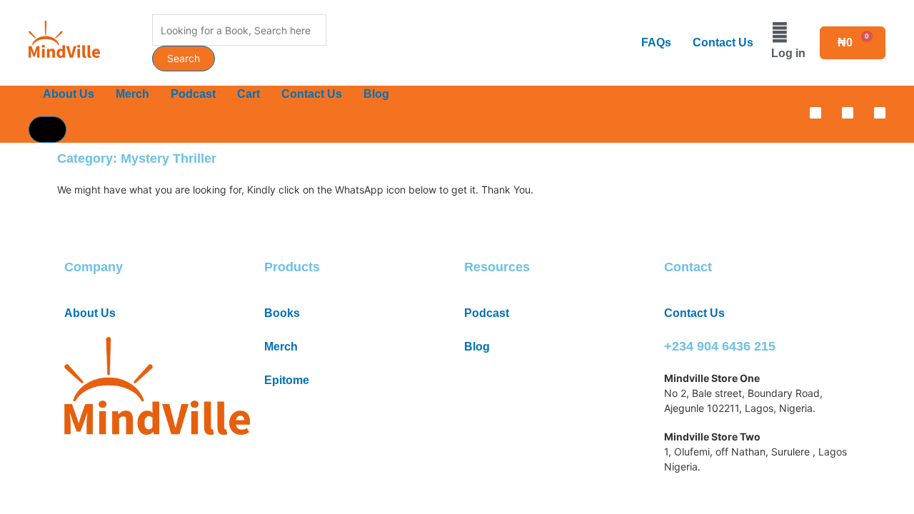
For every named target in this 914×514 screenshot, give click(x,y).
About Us (68, 94)
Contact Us (723, 42)
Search (183, 58)
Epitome (286, 380)
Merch (132, 94)
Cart (248, 94)
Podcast (193, 94)
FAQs (656, 42)
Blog (376, 94)
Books (282, 313)
